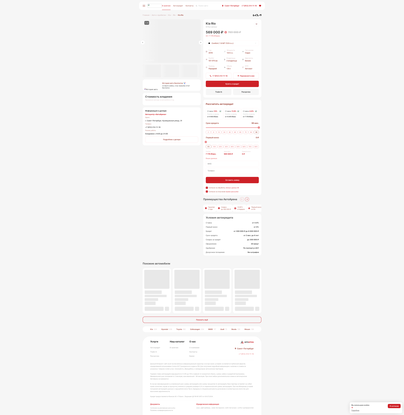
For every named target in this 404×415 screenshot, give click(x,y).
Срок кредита (212, 123)
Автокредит (178, 6)
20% (220, 146)
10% (214, 146)
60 (240, 132)
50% (238, 146)
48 (235, 132)
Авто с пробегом (159, 15)
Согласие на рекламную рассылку (162, 408)
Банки (191, 356)
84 (251, 132)
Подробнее (355, 410)
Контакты (189, 6)
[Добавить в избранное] (256, 24)
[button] (172, 85)
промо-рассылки (232, 191)
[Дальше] (247, 199)
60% (244, 146)
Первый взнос (212, 137)
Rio (174, 15)
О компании (194, 348)
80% (256, 146)
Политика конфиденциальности (161, 410)
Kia (169, 15)
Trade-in (153, 352)
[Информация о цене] (225, 32)
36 (230, 132)
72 (246, 132)
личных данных (231, 188)
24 (224, 132)
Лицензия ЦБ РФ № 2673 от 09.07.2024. (199, 396)
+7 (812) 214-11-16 (152, 127)
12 (219, 132)
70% (250, 146)
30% (226, 146)
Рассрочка (154, 356)
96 (256, 132)
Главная (146, 15)
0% (208, 146)
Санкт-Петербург (232, 6)
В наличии (166, 6)
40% (232, 146)
